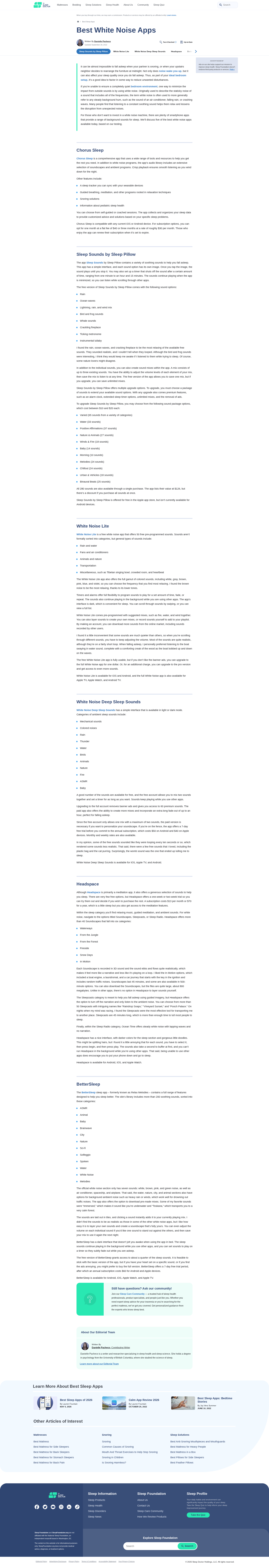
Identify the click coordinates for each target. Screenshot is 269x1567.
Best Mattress (41, 1441)
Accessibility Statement (107, 1562)
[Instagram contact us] (61, 1508)
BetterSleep (89, 1092)
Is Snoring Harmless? (114, 1462)
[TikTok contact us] (77, 1508)
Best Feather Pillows (181, 1462)
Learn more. (172, 15)
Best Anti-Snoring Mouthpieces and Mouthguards (197, 1441)
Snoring (106, 1441)
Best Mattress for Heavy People (188, 1446)
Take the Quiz (198, 1515)
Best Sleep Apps (88, 22)
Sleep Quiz (158, 5)
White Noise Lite (121, 51)
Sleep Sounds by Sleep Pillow (93, 51)
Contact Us (143, 1505)
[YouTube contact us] (53, 1508)
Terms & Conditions (89, 1562)
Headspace (176, 51)
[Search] (221, 5)
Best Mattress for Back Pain (49, 1462)
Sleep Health (95, 1505)
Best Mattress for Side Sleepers (51, 1446)
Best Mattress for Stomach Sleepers (53, 1457)
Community (143, 5)
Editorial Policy (41, 1562)
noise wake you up (170, 71)
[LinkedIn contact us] (69, 1508)
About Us (142, 1500)
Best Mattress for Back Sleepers (51, 1452)
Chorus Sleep (84, 158)
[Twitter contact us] (45, 1508)
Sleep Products (96, 1500)
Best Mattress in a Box (183, 1452)
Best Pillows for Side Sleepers (187, 1457)
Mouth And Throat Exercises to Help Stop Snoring (130, 1452)
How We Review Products (151, 1516)
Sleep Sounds (94, 262)
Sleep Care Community (132, 1294)
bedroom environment (144, 86)
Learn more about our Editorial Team (99, 1364)
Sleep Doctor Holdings (202, 1562)
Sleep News (94, 1516)
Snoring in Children (112, 1457)
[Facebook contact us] (37, 1508)
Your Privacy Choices (126, 1562)
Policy (232, 70)
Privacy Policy (74, 1562)
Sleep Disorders (97, 1511)
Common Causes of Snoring (118, 1446)
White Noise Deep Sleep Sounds (150, 51)
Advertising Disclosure (57, 1562)
